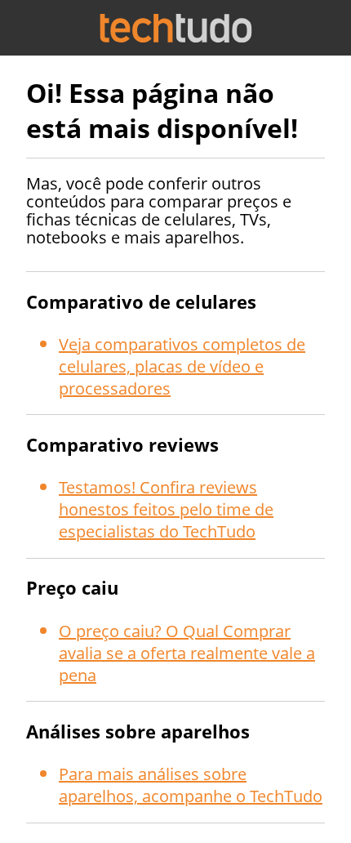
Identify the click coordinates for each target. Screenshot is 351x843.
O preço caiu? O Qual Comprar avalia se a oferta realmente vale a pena (187, 653)
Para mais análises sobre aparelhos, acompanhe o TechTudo (190, 785)
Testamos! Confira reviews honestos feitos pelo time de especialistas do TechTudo (166, 509)
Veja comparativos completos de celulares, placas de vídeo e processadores (182, 366)
